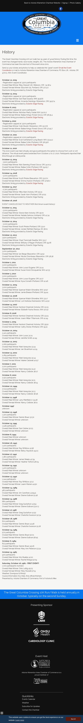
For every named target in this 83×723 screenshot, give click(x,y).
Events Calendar (28, 699)
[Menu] (77, 40)
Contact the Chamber (30, 710)
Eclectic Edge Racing (34, 104)
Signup (65, 3)
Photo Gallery (75, 3)
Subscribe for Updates (31, 706)
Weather (25, 703)
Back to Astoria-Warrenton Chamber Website (42, 3)
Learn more (19, 720)
